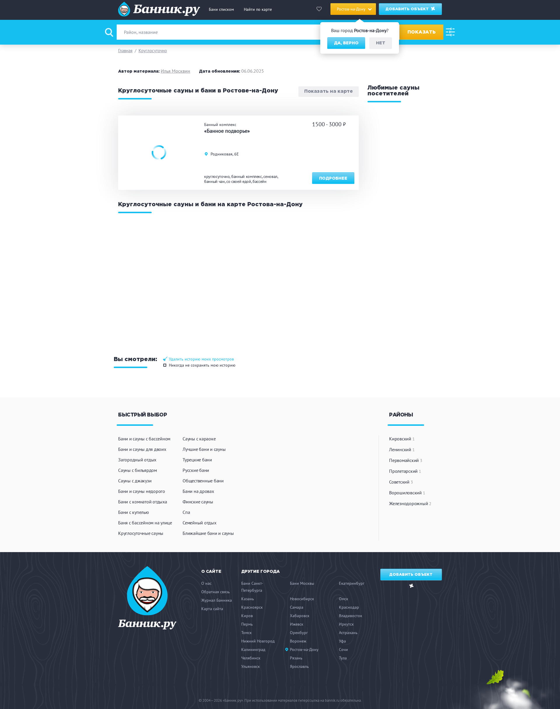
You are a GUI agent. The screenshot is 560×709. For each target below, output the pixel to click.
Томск (246, 632)
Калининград (253, 649)
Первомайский (405, 460)
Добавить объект (408, 9)
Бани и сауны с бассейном (144, 439)
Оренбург (299, 632)
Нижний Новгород (258, 641)
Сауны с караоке (199, 439)
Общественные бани (203, 481)
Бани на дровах (198, 491)
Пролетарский (405, 471)
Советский (401, 482)
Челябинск (250, 658)
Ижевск (296, 624)
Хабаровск (299, 615)
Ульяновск (250, 666)
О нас (206, 583)
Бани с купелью (133, 512)
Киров (247, 615)
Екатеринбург (351, 583)
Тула (343, 658)
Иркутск (346, 624)
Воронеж (298, 641)
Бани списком (221, 9)
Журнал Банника (216, 600)
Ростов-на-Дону (304, 649)
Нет (380, 43)
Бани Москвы (302, 583)
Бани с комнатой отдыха (142, 502)
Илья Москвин (175, 71)
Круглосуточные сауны (140, 533)
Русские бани (196, 470)
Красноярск (252, 607)
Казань (247, 598)
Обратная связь (215, 591)
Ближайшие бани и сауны (208, 533)
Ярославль (299, 666)
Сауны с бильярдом (137, 470)
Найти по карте (258, 9)
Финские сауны (198, 502)
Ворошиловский (407, 493)
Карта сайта (212, 608)
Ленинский (401, 449)
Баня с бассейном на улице (145, 523)
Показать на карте (328, 92)
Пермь (247, 624)
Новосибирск (302, 598)
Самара (296, 607)
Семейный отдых (199, 523)
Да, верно (346, 43)
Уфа (342, 641)
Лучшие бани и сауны (204, 449)
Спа (186, 512)
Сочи (343, 649)
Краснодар (349, 607)
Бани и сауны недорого (141, 491)
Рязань (296, 658)
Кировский (401, 439)
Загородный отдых (137, 460)
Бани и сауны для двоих (142, 449)
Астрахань (348, 632)
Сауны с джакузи (134, 481)
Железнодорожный (410, 503)
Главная (125, 50)
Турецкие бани (197, 460)
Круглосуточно (153, 50)
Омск (343, 598)
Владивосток (350, 615)
